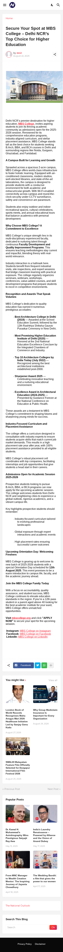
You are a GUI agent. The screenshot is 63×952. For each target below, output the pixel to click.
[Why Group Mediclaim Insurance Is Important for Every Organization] (45, 694)
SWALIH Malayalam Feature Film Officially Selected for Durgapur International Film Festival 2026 (18, 768)
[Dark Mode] (52, 5)
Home (9, 18)
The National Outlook (18, 905)
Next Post (53, 789)
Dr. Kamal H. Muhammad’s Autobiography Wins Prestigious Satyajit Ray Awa (17, 835)
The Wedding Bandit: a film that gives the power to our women (45, 878)
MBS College (26, 123)
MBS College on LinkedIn (33, 636)
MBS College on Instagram (35, 630)
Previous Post (12, 789)
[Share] (54, 54)
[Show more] (51, 665)
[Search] (58, 5)
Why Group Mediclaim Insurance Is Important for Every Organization (45, 714)
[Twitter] (38, 665)
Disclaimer (40, 944)
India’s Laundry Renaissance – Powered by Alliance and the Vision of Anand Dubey (44, 835)
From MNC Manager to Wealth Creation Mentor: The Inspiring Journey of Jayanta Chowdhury (18, 881)
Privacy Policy (25, 944)
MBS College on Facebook (35, 634)
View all (53, 680)
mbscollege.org (21, 618)
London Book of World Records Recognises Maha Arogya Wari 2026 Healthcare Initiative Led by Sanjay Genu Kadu (17, 719)
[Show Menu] (4, 5)
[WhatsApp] (44, 665)
